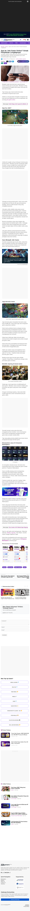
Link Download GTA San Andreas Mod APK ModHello (19, 822)
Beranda (2, 46)
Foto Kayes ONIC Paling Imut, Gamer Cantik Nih (18, 788)
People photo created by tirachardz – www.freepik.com (15, 81)
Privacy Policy (26, 906)
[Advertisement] (15, 17)
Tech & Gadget (13, 798)
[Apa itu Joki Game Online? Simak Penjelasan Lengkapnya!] (10, 61)
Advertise (3, 883)
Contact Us (3, 882)
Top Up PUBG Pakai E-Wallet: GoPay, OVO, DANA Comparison (19, 814)
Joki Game (10, 567)
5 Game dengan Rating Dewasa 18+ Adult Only (20, 598)
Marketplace (3, 879)
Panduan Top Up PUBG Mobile (16, 815)
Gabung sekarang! (15, 899)
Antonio (4, 58)
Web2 (24, 567)
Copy (5, 63)
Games (6, 46)
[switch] (28, 39)
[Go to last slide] (25, 586)
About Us (3, 881)
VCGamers (7, 904)
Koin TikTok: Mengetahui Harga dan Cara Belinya (20, 796)
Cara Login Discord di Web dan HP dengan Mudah (19, 805)
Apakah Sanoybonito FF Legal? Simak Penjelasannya (7, 598)
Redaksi (2, 880)
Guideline (27, 904)
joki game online (11, 99)
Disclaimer (27, 905)
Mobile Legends (22, 58)
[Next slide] (27, 586)
